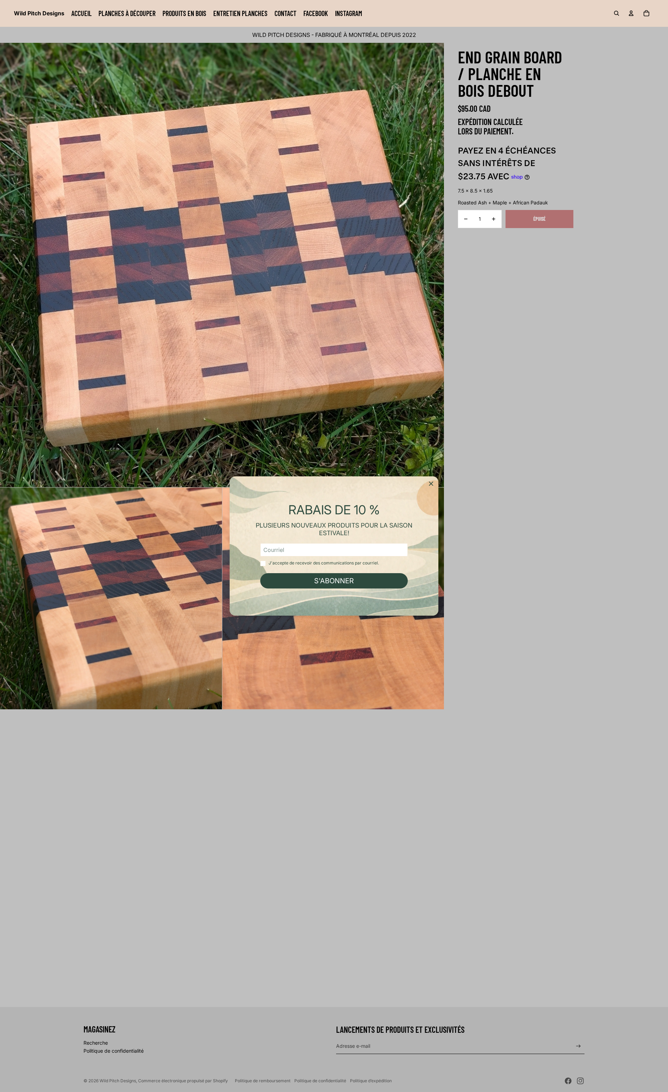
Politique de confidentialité (114, 1051)
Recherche (96, 1043)
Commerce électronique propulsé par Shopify (183, 1080)
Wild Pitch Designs (118, 1080)
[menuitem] (81, 13)
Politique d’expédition (371, 1080)
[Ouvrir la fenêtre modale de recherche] (616, 13)
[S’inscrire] (578, 1046)
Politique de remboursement (263, 1080)
